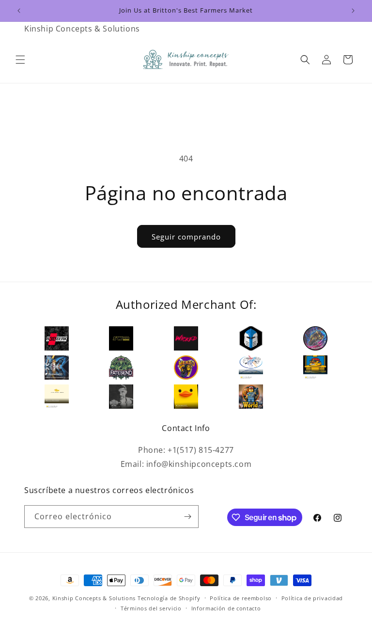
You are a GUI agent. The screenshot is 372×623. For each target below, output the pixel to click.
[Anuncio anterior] (19, 10)
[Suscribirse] (187, 516)
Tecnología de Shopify (169, 598)
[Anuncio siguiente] (353, 10)
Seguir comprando (186, 236)
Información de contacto (226, 608)
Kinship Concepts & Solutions (94, 598)
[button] (20, 59)
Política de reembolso (241, 598)
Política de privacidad (312, 598)
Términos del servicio (151, 608)
